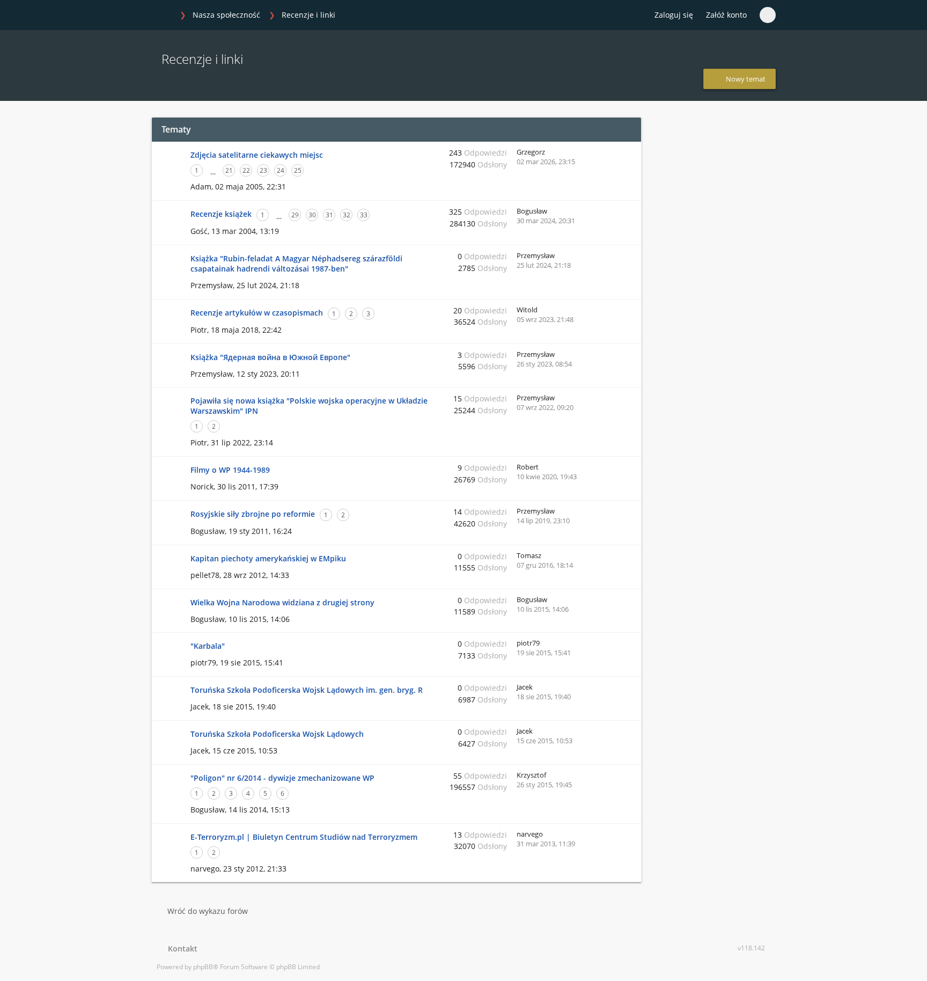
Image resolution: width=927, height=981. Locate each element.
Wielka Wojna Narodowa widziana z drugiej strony (282, 602)
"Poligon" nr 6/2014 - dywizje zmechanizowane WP (282, 778)
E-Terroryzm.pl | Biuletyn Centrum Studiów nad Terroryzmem (303, 837)
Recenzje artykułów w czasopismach (256, 313)
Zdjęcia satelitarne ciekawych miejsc (256, 155)
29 (295, 214)
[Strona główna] (162, 15)
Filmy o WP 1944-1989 (230, 470)
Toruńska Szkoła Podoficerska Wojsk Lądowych (277, 734)
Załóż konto (726, 15)
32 (346, 214)
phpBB (203, 966)
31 (329, 214)
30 (312, 214)
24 (280, 170)
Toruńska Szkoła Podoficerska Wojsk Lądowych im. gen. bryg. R (306, 690)
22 (246, 170)
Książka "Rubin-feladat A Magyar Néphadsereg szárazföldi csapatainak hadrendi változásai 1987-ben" (296, 263)
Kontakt (180, 948)
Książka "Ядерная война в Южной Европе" (270, 357)
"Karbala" (207, 646)
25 (297, 170)
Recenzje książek (221, 214)
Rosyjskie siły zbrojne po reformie (252, 514)
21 (229, 170)
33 (363, 214)
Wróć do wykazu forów (207, 911)
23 (263, 170)
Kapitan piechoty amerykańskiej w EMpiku (268, 558)
